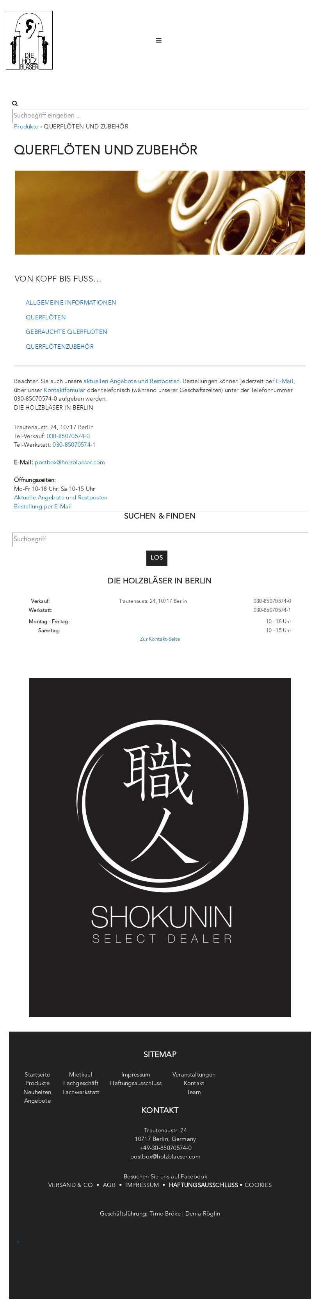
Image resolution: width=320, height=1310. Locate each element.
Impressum (136, 1075)
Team (194, 1093)
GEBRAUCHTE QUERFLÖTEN (66, 332)
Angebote (37, 1101)
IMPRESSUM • (147, 1186)
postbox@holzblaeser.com (70, 463)
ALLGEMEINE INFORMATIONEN (71, 303)
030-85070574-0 (68, 437)
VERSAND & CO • (75, 1186)
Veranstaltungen (194, 1075)
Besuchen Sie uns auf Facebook (165, 1177)
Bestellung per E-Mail (43, 507)
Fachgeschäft (80, 1084)
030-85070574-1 (74, 445)
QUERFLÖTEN (46, 318)
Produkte (26, 127)
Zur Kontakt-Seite (160, 639)
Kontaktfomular (64, 391)
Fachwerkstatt (81, 1093)
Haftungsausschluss (135, 1084)
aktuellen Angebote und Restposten (132, 382)
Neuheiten (37, 1093)
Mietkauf (80, 1075)
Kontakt (194, 1084)
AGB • (114, 1186)
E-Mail (284, 382)
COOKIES (258, 1186)
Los (157, 558)
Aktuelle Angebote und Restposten (61, 498)
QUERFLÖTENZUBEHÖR (60, 347)
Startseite (37, 1075)
